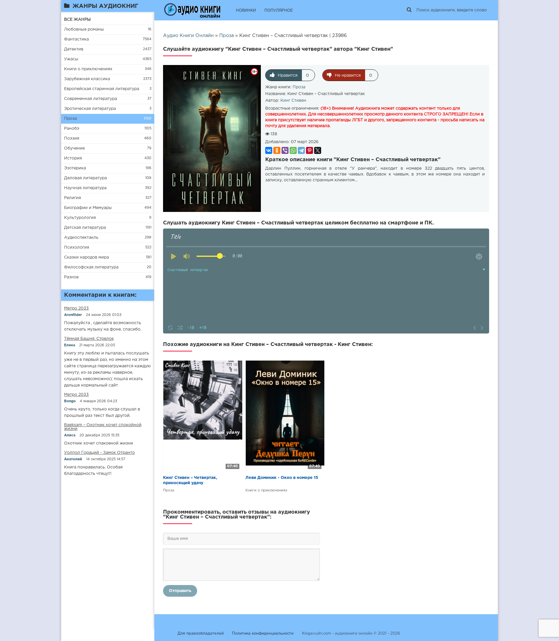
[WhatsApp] (293, 150)
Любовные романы (84, 29)
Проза (70, 118)
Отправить (180, 591)
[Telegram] (301, 150)
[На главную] (192, 10)
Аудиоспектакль (81, 237)
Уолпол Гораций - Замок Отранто (99, 452)
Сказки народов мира (86, 257)
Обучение (74, 148)
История (73, 158)
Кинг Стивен (293, 100)
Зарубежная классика (87, 79)
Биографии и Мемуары (88, 208)
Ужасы (71, 59)
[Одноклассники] (276, 150)
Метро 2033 (76, 308)
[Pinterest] (309, 150)
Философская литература (91, 267)
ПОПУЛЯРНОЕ (278, 10)
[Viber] (285, 150)
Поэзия (71, 138)
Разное (71, 277)
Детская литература (85, 227)
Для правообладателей (201, 633)
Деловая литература (85, 178)
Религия (72, 198)
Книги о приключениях (88, 69)
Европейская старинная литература (101, 89)
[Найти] (409, 10)
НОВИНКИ (246, 10)
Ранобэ (71, 128)
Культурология (80, 217)
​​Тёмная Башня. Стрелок (89, 338)
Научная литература (85, 188)
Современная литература (90, 99)
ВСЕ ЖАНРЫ (77, 19)
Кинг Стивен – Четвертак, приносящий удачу (190, 480)
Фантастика (76, 39)
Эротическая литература (90, 108)
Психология (76, 247)
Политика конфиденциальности (262, 633)
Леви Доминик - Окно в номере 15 (281, 478)
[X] (317, 150)
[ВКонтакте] (268, 150)
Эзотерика (75, 168)
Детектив (73, 49)
